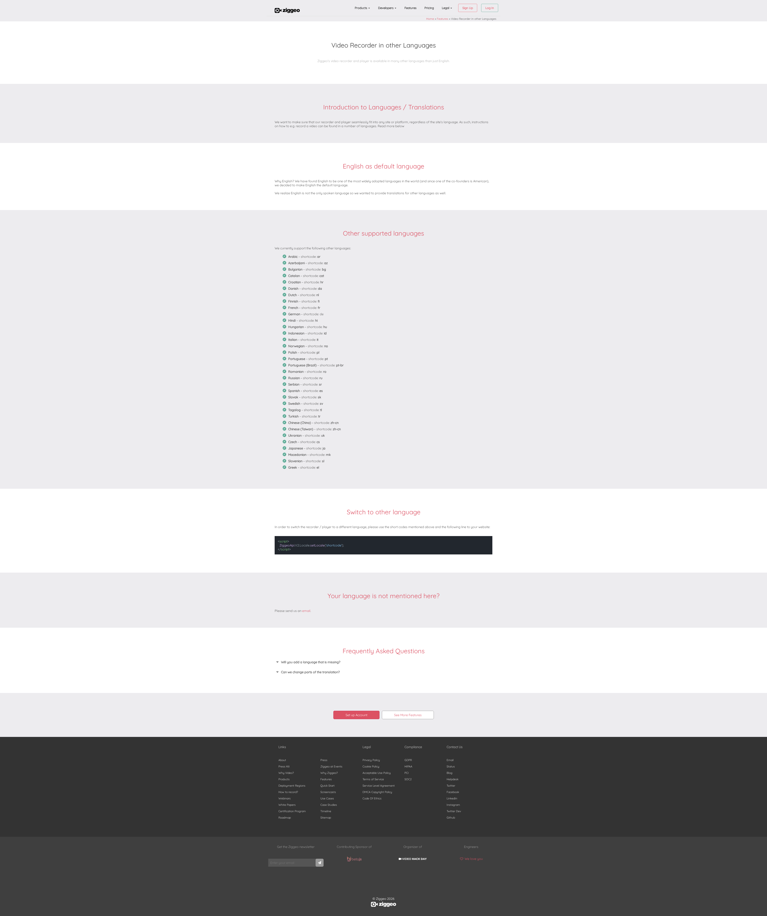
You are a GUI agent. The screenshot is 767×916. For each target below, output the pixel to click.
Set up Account (356, 715)
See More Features (408, 715)
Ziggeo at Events (331, 766)
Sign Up (467, 8)
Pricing (429, 8)
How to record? (288, 792)
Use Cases (327, 798)
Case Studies (328, 805)
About (282, 760)
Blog (449, 773)
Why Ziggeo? (329, 773)
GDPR (408, 760)
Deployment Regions (291, 785)
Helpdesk (452, 779)
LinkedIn (452, 798)
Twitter (451, 785)
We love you (473, 859)
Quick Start (327, 785)
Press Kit (284, 766)
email (306, 611)
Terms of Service (373, 779)
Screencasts (328, 792)
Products (361, 8)
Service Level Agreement (379, 785)
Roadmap (284, 817)
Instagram (453, 805)
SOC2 (408, 779)
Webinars (284, 798)
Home (430, 19)
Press (323, 760)
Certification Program (292, 811)
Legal (446, 8)
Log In (489, 8)
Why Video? (286, 773)
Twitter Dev (454, 811)
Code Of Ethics (372, 798)
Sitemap (325, 817)
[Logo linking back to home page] (287, 12)
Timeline (325, 811)
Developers (386, 8)
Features (410, 8)
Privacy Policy (371, 760)
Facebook (453, 792)
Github (451, 817)
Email (450, 760)
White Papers (287, 805)
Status (451, 766)
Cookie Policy (371, 766)
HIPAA (408, 766)
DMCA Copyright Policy (377, 792)
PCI (406, 773)
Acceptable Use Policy (377, 773)
